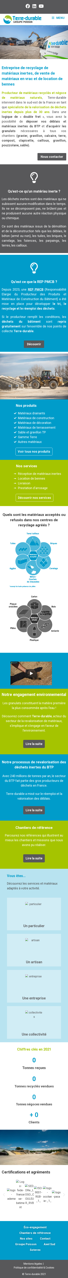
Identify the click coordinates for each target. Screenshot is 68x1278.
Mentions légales (33, 1263)
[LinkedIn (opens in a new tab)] (34, 6)
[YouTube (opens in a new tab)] (41, 6)
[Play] (31, 673)
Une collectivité (34, 1034)
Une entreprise (34, 998)
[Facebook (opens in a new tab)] (28, 6)
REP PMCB (35, 289)
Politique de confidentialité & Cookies (34, 1267)
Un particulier (34, 926)
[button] (4, 1194)
